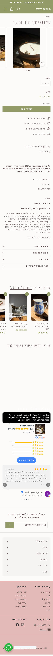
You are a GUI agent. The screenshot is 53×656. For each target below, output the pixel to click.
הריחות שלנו (45, 592)
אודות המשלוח (20, 606)
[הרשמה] (9, 525)
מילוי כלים (46, 606)
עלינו (48, 610)
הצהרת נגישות (20, 595)
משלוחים (43, 259)
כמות (47, 78)
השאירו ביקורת (26, 460)
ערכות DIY (46, 599)
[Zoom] (42, 63)
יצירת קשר (22, 603)
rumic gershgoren (33, 492)
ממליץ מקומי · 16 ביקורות (32, 495)
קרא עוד (44, 484)
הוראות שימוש (41, 246)
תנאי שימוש (22, 592)
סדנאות (47, 603)
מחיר (48, 92)
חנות (48, 595)
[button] (5, 484)
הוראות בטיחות (40, 252)
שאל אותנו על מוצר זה (37, 266)
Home (47, 17)
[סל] (11, 9)
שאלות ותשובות (20, 599)
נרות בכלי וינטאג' (21, 287)
